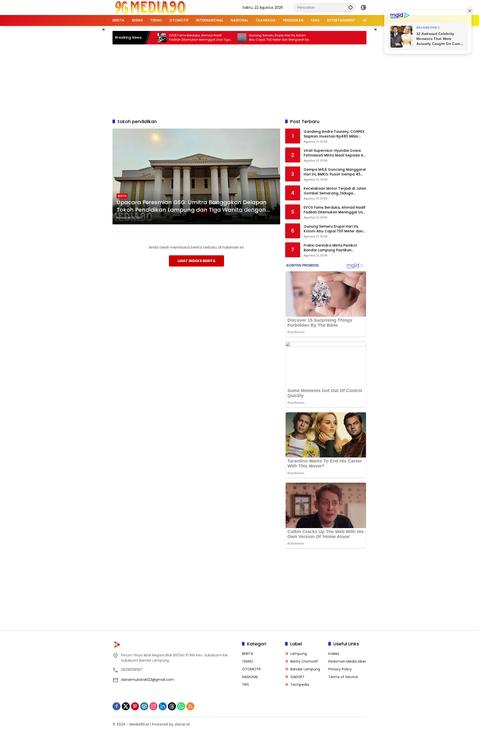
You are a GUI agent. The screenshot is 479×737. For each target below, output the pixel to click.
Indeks (333, 653)
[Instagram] (153, 706)
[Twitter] (126, 706)
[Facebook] (116, 706)
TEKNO (247, 661)
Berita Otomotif (304, 661)
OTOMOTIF (251, 669)
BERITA (122, 196)
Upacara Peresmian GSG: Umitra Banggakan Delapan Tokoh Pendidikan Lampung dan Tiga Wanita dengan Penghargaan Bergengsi (192, 206)
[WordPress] (144, 706)
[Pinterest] (135, 706)
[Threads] (172, 706)
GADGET (297, 676)
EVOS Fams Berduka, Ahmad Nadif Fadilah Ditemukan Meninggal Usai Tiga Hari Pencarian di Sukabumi (180, 37)
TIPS (245, 684)
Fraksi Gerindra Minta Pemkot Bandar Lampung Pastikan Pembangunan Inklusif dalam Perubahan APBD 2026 (330, 248)
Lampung (298, 653)
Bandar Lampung (305, 669)
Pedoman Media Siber (347, 661)
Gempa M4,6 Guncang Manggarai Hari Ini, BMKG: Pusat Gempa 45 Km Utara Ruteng (335, 172)
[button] (351, 7)
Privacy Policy (340, 669)
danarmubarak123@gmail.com (147, 679)
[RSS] (190, 706)
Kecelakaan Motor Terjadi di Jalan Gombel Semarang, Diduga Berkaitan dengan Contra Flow (335, 191)
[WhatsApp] (181, 706)
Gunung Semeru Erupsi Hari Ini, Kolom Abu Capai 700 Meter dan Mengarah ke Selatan (259, 37)
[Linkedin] (163, 706)
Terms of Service (343, 676)
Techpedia (299, 684)
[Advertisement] (239, 80)
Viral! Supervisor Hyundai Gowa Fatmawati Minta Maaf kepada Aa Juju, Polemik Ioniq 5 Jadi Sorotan (335, 153)
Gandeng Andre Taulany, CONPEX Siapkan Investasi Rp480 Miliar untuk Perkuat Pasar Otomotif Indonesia (334, 134)
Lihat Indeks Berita (196, 260)
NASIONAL (250, 676)
